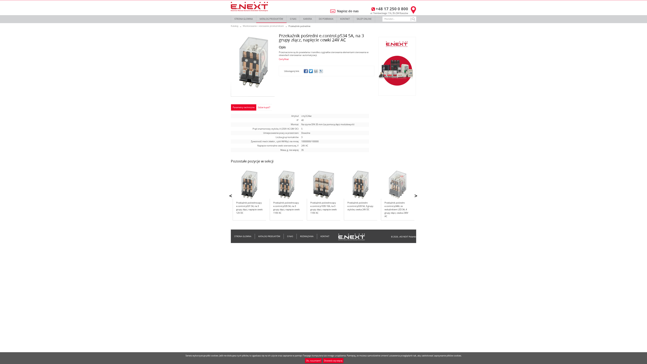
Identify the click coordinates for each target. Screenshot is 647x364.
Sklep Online (364, 18)
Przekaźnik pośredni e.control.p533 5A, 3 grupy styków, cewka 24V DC (360, 206)
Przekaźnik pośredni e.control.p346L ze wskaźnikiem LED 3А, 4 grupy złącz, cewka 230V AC (396, 209)
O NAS (293, 18)
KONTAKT (345, 18)
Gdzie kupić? (264, 107)
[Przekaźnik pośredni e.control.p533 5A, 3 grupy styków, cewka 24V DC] (360, 185)
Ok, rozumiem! (313, 360)
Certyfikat (284, 59)
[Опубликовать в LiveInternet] (316, 71)
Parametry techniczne (244, 107)
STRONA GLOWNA (243, 18)
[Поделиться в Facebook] (306, 71)
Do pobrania (326, 18)
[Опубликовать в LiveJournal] (321, 71)
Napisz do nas (348, 11)
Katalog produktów (271, 18)
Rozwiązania (307, 236)
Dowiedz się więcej (333, 360)
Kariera (307, 18)
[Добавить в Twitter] (311, 71)
